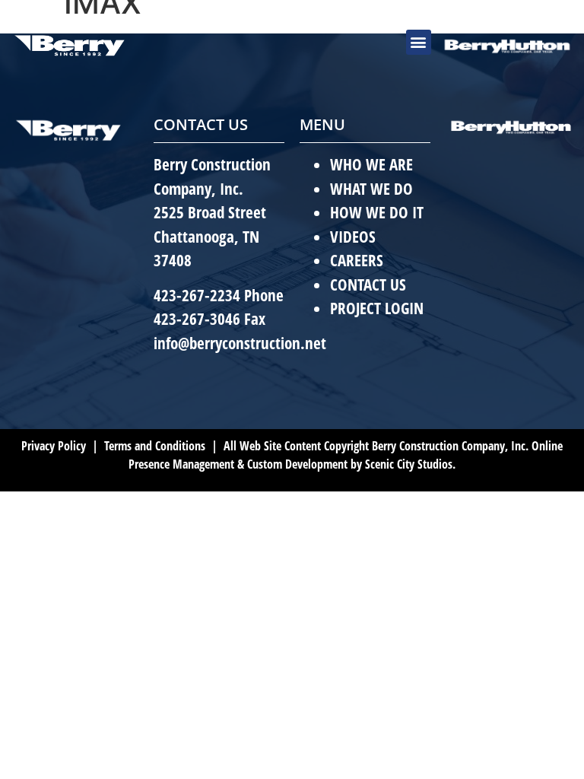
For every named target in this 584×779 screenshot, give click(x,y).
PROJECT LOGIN (377, 308)
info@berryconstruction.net (240, 343)
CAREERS (356, 260)
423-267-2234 (197, 295)
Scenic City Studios (408, 464)
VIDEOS (353, 236)
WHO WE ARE (371, 164)
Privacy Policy (53, 445)
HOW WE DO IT (377, 212)
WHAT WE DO (371, 188)
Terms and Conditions (153, 445)
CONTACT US (368, 284)
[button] (418, 42)
